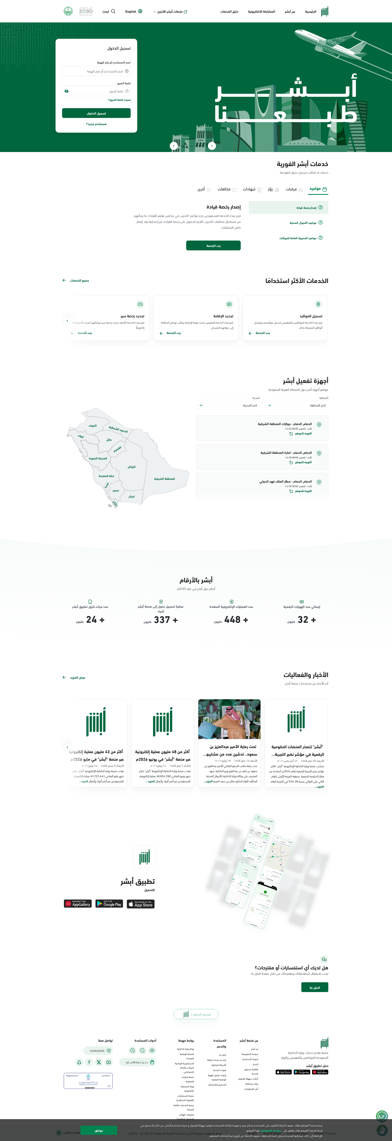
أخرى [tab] (201, 188)
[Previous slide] (212, 146)
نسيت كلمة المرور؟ (119, 100)
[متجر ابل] (141, 904)
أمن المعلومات (251, 1088)
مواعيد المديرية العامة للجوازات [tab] (298, 238)
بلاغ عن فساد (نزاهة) (216, 1059)
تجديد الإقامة (223, 315)
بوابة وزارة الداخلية (185, 1048)
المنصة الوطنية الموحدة (187, 1055)
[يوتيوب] (108, 1062)
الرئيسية (310, 11)
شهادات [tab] (249, 188)
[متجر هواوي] (78, 904)
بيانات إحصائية (251, 1083)
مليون (291, 621)
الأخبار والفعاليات (306, 674)
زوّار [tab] (270, 188)
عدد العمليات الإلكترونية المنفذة (231, 606)
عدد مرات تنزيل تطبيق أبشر (90, 606)
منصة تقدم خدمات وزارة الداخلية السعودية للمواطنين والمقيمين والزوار (304, 1055)
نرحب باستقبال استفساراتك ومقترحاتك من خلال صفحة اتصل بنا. (289, 973)
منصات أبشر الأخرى (169, 11)
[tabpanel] (196, 226)
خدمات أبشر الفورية (302, 163)
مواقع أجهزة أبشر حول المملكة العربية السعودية (298, 389)
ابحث (105, 11)
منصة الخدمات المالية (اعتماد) (184, 1107)
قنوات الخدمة (219, 1070)
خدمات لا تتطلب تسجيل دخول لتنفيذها (304, 172)
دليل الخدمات (229, 11)
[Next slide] (174, 146)
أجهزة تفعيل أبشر (305, 380)
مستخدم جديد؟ (96, 124)
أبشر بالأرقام (196, 579)
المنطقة (323, 397)
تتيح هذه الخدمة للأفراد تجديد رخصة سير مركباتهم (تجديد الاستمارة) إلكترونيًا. (108, 325)
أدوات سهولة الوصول (248, 1078)
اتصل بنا (315, 987)
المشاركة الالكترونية (261, 11)
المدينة (256, 397)
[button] (262, 428)
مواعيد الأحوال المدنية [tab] (303, 222)
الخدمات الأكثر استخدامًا (296, 280)
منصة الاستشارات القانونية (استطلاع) (185, 1097)
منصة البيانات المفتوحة (187, 1078)
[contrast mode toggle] (152, 1050)
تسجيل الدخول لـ (201, 1014)
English (130, 11)
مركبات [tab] (291, 188)
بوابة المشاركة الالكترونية (187, 1088)
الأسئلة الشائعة (219, 1064)
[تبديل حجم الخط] (142, 1050)
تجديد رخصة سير (132, 315)
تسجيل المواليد (311, 315)
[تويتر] (98, 1062)
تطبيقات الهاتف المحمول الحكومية (185, 1116)
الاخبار (255, 1064)
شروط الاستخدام (250, 1059)
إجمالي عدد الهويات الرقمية (301, 606)
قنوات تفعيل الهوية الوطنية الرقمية (217, 1077)
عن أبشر (290, 11)
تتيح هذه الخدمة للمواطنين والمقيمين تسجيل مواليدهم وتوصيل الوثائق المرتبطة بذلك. (288, 325)
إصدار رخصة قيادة (224, 206)
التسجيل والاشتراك (217, 1084)
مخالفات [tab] (224, 188)
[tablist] (196, 188)
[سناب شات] (79, 1062)
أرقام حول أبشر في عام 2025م (196, 588)
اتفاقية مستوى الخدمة (251, 1071)
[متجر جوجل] (109, 904)
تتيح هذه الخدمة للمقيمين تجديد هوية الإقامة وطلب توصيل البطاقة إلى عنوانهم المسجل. (197, 325)
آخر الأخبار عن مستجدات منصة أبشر (306, 683)
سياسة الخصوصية (250, 1053)
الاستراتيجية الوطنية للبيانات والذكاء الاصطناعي (184, 1067)
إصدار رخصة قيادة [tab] (306, 207)
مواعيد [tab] (315, 188)
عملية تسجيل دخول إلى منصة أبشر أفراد (161, 606)
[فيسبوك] (89, 1062)
